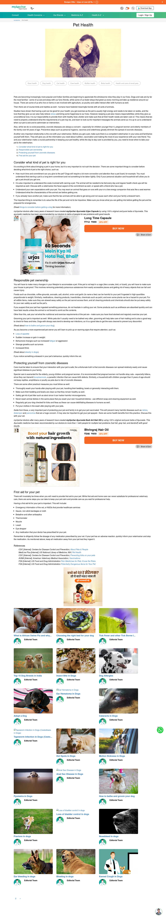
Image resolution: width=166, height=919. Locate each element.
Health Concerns (35, 15)
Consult (15, 15)
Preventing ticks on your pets (82, 555)
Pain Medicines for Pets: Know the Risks (78, 561)
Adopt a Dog (20, 715)
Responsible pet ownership (30, 149)
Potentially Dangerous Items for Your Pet (78, 564)
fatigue (52, 340)
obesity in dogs (31, 352)
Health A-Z (97, 15)
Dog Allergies (106, 675)
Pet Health (76, 552)
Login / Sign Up (145, 15)
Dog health (46, 83)
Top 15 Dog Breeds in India (28, 675)
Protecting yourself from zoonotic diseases (37, 152)
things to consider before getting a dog (36, 207)
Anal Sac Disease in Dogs (69, 774)
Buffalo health (90, 83)
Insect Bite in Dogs (66, 675)
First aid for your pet (27, 155)
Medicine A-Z (77, 15)
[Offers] (121, 8)
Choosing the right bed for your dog (75, 635)
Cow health (74, 83)
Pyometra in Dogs (23, 796)
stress (53, 113)
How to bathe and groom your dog (117, 796)
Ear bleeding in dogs (24, 876)
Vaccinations (74, 558)
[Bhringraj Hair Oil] (50, 456)
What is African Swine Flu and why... (33, 635)
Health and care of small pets (127, 83)
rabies (144, 410)
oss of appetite (23, 333)
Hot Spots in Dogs (65, 756)
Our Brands (58, 15)
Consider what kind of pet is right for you (36, 146)
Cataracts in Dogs (108, 715)
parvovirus (30, 413)
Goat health (32, 83)
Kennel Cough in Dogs (110, 876)
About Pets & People (79, 549)
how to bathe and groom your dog (39, 325)
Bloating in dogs (65, 876)
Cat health (61, 83)
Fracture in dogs (22, 836)
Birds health (105, 83)
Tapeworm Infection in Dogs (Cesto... (33, 736)
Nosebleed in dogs (108, 836)
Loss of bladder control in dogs (72, 814)
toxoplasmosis (40, 377)
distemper (18, 413)
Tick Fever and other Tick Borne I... (117, 635)
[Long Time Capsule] (50, 245)
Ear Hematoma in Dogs (68, 693)
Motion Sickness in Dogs (112, 756)
